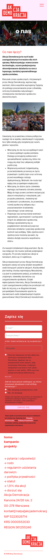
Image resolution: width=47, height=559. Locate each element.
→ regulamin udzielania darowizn (20, 470)
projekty (10, 446)
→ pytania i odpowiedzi (19, 458)
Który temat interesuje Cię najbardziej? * (23, 343)
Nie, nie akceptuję (15, 393)
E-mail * (9, 326)
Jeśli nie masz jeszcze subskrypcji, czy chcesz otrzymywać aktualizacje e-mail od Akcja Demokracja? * (23, 384)
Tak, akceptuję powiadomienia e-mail (22, 390)
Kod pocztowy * (13, 334)
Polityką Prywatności (25, 420)
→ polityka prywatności (19, 477)
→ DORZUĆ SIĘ (13, 490)
